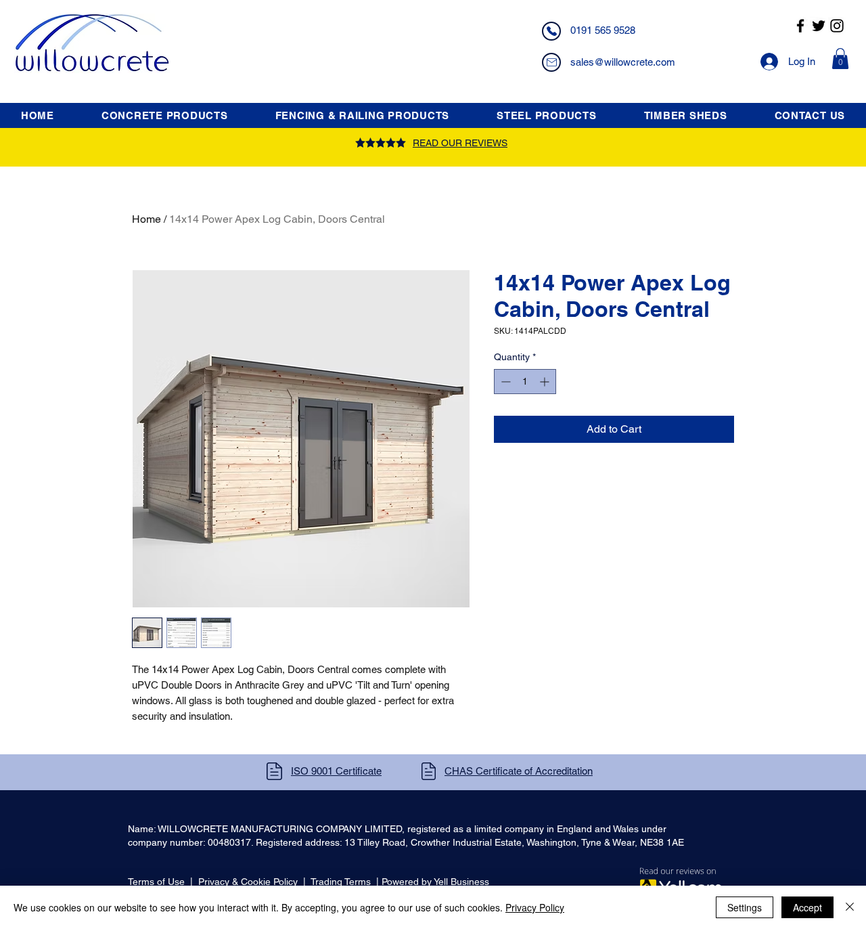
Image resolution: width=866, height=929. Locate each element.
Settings (744, 907)
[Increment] (545, 381)
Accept (807, 907)
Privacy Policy (534, 907)
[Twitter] (818, 26)
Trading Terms (341, 881)
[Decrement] (504, 381)
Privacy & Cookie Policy (248, 881)
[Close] (850, 907)
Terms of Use (156, 881)
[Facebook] (800, 26)
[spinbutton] (525, 381)
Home (146, 219)
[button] (840, 58)
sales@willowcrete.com (622, 62)
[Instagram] (837, 26)
